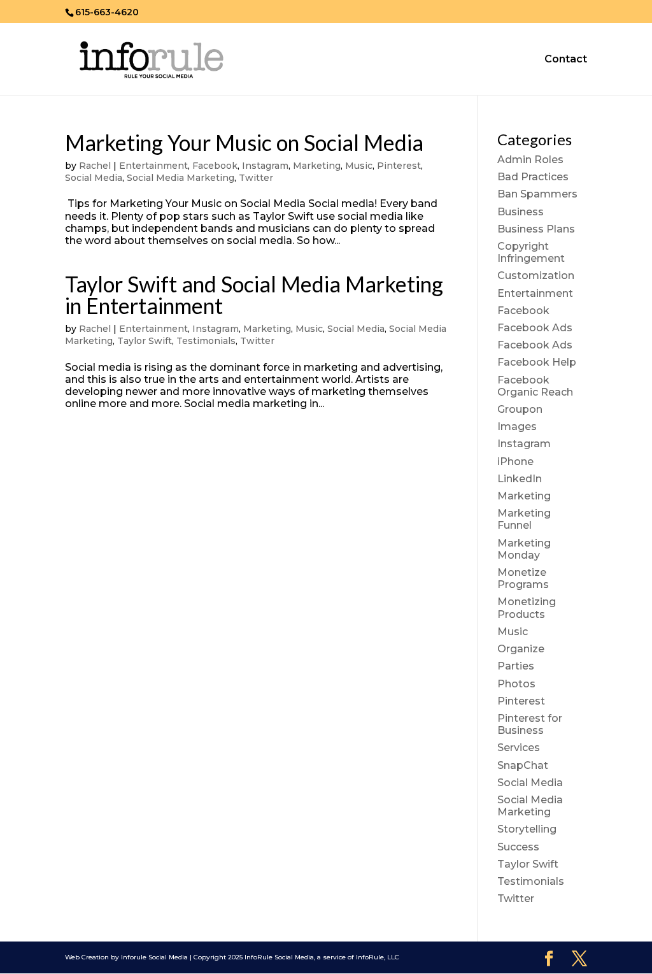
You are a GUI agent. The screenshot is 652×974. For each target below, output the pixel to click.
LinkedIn (519, 479)
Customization (535, 275)
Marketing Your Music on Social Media (244, 142)
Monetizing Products (526, 608)
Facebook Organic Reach (535, 386)
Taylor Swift (144, 341)
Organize (520, 649)
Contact (565, 60)
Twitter (256, 177)
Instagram (265, 165)
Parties (515, 666)
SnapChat (522, 765)
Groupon (519, 409)
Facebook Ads (534, 328)
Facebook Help (536, 362)
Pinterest (399, 165)
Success (518, 847)
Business (520, 212)
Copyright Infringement (531, 252)
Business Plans (536, 229)
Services (518, 747)
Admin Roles (530, 160)
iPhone (515, 461)
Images (517, 426)
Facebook (214, 165)
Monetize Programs (523, 578)
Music (358, 165)
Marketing (317, 165)
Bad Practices (533, 177)
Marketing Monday (524, 549)
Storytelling (526, 829)
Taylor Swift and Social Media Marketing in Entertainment (254, 295)
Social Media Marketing (180, 177)
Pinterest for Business (529, 724)
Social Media (93, 177)
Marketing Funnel (524, 519)
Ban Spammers (537, 194)
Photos (516, 684)
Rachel (95, 165)
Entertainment (153, 165)
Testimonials (206, 341)
